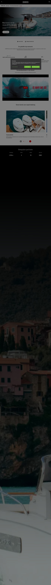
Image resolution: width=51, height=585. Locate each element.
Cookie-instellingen (15, 66)
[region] (26, 64)
